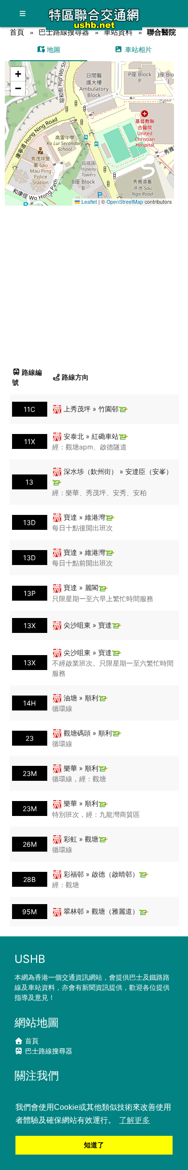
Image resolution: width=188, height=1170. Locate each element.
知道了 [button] (94, 1145)
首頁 (17, 32)
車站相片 (137, 49)
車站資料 (118, 32)
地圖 (52, 49)
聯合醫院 (161, 32)
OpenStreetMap (125, 201)
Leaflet (88, 201)
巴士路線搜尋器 (64, 32)
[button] (89, 124)
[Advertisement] (94, 282)
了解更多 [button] (134, 1120)
